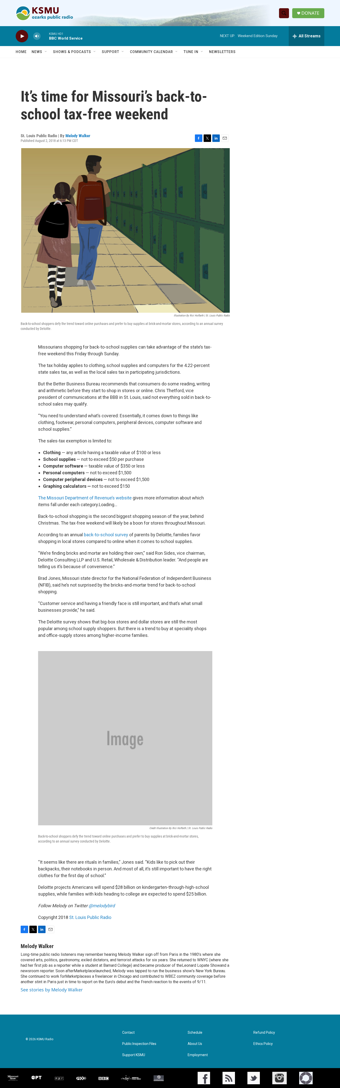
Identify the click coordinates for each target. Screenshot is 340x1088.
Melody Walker (77, 135)
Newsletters (222, 52)
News (37, 52)
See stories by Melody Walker (52, 990)
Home (21, 52)
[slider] (45, 36)
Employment (198, 1055)
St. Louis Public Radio (90, 917)
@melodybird (102, 905)
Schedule (195, 1032)
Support (110, 52)
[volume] (37, 36)
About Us (195, 1044)
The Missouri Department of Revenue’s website (85, 497)
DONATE (310, 13)
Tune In (191, 52)
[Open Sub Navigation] (46, 52)
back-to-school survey (106, 534)
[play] (22, 36)
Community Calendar (151, 52)
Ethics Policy (263, 1044)
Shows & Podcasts (72, 52)
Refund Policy (264, 1032)
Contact (128, 1032)
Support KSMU (133, 1055)
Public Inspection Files (139, 1044)
